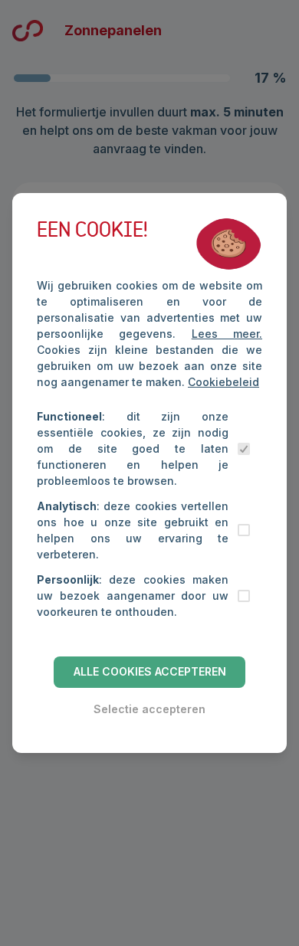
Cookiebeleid (223, 381)
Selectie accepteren (149, 708)
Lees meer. (227, 333)
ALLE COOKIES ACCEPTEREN (150, 671)
